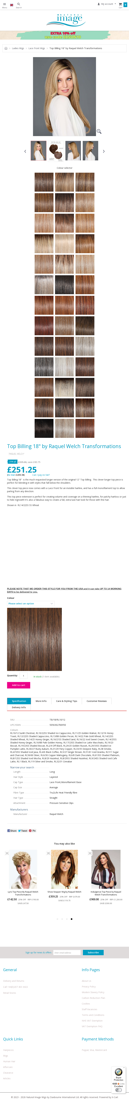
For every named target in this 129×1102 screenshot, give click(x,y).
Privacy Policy (89, 986)
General (10, 969)
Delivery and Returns (13, 980)
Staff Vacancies (89, 1009)
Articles (7, 1078)
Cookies (86, 1003)
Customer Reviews (97, 701)
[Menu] (124, 1068)
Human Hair (9, 1061)
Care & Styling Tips (66, 701)
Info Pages (91, 969)
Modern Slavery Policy (93, 992)
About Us (86, 980)
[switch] (118, 1090)
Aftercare (8, 1067)
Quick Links (13, 1039)
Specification (19, 701)
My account (107, 3)
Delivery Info (19, 707)
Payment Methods (98, 1039)
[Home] (66, 20)
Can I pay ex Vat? (41, 474)
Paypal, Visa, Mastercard (94, 1049)
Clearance (8, 1072)
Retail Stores (9, 992)
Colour (10, 598)
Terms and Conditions (93, 1014)
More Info (41, 701)
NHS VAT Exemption (92, 1020)
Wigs (5, 1055)
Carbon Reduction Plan (93, 997)
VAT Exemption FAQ (92, 1026)
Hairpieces (8, 1049)
